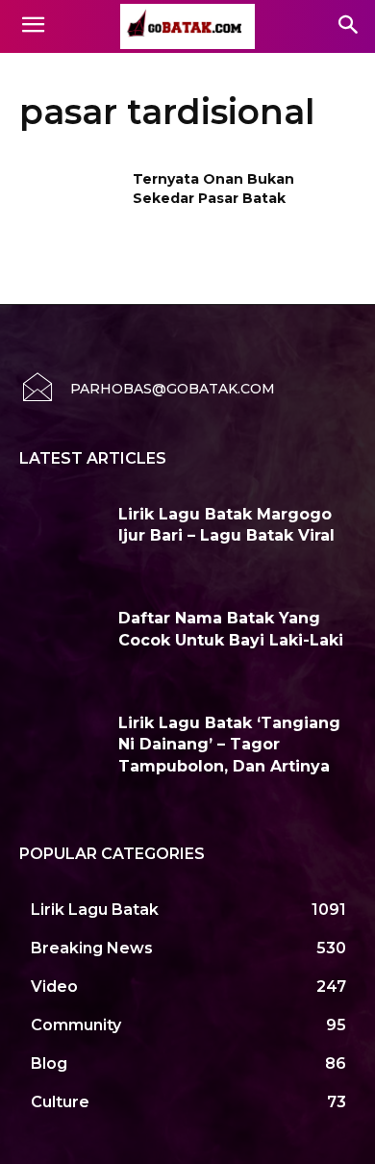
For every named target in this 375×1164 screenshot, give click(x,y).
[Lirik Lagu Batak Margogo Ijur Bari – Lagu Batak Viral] (61, 539)
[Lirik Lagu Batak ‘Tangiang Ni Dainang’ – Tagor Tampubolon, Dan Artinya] (61, 748)
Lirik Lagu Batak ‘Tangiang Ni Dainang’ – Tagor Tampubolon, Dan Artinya (229, 744)
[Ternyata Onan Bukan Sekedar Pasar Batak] (69, 205)
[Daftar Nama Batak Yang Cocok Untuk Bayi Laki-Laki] (61, 643)
